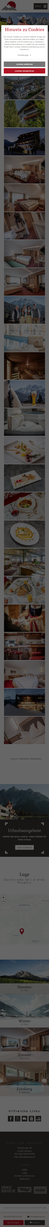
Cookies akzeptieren (24, 71)
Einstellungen (23, 55)
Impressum (24, 49)
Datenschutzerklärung (30, 47)
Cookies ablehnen (24, 64)
